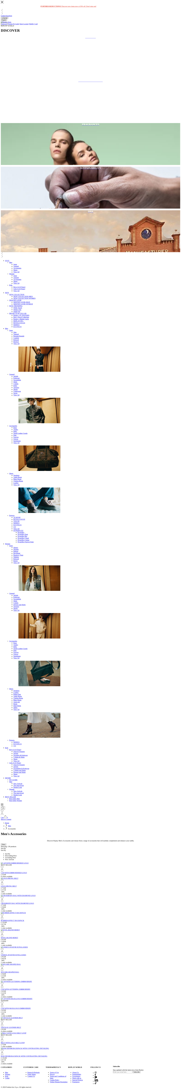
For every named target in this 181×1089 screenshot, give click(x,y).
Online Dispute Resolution (58, 1082)
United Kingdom (6, 16)
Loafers (15, 483)
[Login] (2, 814)
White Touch (17, 308)
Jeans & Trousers (19, 751)
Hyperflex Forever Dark (26, 542)
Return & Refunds (33, 1072)
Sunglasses (17, 441)
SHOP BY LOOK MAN (21, 302)
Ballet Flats (17, 694)
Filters (3, 844)
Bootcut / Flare (18, 555)
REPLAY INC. (18, 321)
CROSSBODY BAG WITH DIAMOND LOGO (17, 903)
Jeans (15, 264)
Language (5, 18)
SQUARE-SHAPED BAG (10, 972)
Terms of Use (54, 1072)
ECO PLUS (17, 327)
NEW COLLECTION (16, 294)
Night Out (16, 311)
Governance (76, 1076)
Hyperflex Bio (22, 536)
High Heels (17, 706)
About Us (75, 1072)
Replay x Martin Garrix (21, 319)
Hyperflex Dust (23, 534)
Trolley (15, 429)
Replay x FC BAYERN (21, 315)
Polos (15, 386)
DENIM (8, 778)
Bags (15, 428)
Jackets (15, 376)
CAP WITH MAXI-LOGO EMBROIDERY (16, 1008)
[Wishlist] (2, 812)
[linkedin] (96, 1081)
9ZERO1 (16, 325)
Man (10, 782)
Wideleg (16, 557)
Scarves (16, 437)
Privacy (52, 1074)
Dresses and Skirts (19, 605)
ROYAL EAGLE (19, 323)
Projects (11, 515)
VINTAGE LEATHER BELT (11, 1027)
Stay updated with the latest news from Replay (128, 1070)
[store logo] (6, 22)
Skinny (15, 547)
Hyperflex (21, 532)
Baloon (15, 551)
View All (16, 272)
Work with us (76, 1078)
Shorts (15, 389)
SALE (7, 261)
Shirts (15, 382)
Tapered (16, 334)
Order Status (31, 1074)
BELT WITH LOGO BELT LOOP (13, 1043)
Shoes (15, 270)
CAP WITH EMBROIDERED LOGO (14, 873)
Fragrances (76, 1082)
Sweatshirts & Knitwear (21, 768)
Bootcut (16, 342)
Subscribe (137, 1072)
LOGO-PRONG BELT (9, 886)
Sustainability (76, 1074)
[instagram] (96, 1073)
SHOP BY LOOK (15, 300)
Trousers (16, 387)
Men (10, 262)
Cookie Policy (54, 1080)
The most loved (18, 785)
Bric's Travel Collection (21, 317)
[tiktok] (95, 1083)
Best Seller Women (15, 800)
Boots (15, 704)
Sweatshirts (17, 380)
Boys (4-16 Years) (19, 287)
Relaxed (16, 340)
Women (11, 274)
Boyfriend (16, 553)
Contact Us (31, 1076)
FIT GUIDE (13, 780)
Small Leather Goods (20, 433)
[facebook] (95, 1075)
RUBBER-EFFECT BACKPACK (12, 920)
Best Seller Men (14, 799)
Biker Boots (17, 479)
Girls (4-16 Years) (19, 289)
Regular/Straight (18, 336)
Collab (7, 1078)
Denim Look (17, 787)
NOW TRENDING (16, 306)
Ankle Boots (17, 477)
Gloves (15, 439)
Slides (15, 708)
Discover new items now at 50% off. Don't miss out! (68, 6)
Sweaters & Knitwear (20, 755)
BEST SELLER (10, 797)
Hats (14, 435)
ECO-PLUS (17, 744)
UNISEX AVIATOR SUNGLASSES (13, 955)
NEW (7, 293)
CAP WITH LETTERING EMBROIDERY (15, 989)
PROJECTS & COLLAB (17, 313)
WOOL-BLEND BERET (9, 938)
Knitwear (16, 378)
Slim (14, 332)
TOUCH (16, 521)
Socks (15, 393)
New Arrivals (17, 784)
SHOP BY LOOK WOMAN (23, 304)
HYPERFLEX (18, 531)
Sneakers (16, 475)
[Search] (3, 808)
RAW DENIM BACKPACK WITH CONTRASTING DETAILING (24, 1056)
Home (7, 823)
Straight (16, 549)
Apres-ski (16, 702)
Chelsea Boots (18, 481)
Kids (10, 285)
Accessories (17, 268)
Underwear (17, 391)
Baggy (15, 561)
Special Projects (77, 1080)
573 (14, 527)
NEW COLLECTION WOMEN (24, 298)
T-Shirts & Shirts (19, 757)
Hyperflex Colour (23, 540)
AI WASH (16, 517)
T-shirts (15, 384)
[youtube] (96, 1077)
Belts (15, 431)
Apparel (16, 266)
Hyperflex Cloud (23, 538)
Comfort (16, 338)
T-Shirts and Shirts (19, 770)
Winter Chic (17, 310)
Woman (11, 789)
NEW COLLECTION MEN (23, 296)
